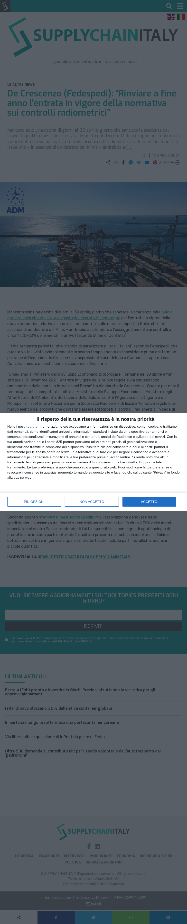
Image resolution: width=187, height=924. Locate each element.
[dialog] (93, 462)
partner (33, 426)
